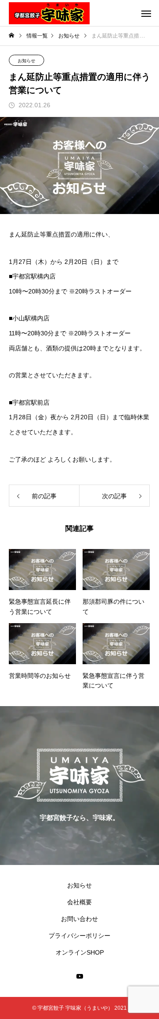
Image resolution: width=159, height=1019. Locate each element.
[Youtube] (79, 976)
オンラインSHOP (80, 952)
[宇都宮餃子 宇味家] (49, 13)
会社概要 (79, 902)
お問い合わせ (79, 918)
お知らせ (26, 60)
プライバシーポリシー (79, 935)
